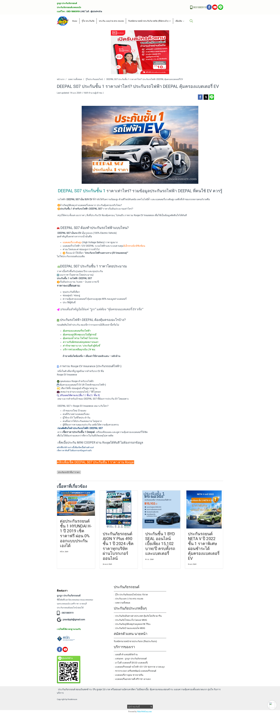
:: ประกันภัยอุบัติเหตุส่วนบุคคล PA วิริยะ (132, 624)
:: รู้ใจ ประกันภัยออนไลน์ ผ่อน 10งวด (131, 594)
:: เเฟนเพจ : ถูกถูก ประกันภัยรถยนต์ (130, 658)
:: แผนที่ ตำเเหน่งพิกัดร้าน (126, 654)
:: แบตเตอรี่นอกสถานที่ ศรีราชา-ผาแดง (132, 679)
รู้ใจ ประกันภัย (88, 21)
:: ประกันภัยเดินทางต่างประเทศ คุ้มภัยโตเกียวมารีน (138, 616)
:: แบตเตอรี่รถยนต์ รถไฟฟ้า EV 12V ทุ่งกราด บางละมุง (139, 666)
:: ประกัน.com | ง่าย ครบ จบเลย (128, 598)
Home (74, 21)
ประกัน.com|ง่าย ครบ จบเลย (111, 21)
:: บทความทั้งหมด (122, 602)
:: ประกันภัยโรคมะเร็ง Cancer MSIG (130, 620)
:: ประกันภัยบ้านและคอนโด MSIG (129, 628)
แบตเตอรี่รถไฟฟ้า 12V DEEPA (78, 245)
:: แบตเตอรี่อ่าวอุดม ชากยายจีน (128, 675)
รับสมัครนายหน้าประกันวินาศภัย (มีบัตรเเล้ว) (148, 21)
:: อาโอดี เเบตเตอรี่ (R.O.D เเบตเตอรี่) (131, 662)
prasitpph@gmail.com (74, 619)
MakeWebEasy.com (144, 712)
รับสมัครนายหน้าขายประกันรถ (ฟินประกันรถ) (135, 641)
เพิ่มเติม (179, 21)
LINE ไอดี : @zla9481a (91, 11)
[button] (272, 705)
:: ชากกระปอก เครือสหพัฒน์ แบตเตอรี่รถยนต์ (135, 671)
